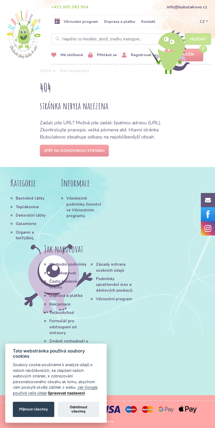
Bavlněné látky (30, 198)
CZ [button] (202, 21)
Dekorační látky (31, 215)
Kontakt (148, 21)
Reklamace (60, 304)
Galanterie (26, 223)
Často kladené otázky (63, 284)
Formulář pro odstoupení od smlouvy (63, 326)
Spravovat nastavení (66, 393)
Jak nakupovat (62, 273)
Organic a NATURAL (25, 235)
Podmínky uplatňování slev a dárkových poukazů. (114, 284)
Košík (188, 54)
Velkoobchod (61, 312)
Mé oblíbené (71, 54)
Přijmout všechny (33, 409)
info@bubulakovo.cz (187, 7)
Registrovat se (143, 54)
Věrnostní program (81, 21)
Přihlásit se (106, 54)
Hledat (198, 39)
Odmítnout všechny (78, 409)
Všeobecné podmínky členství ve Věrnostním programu (83, 207)
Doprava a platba (119, 21)
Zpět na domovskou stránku (74, 150)
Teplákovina (27, 207)
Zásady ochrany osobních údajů (111, 267)
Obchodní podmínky (68, 264)
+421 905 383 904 (69, 7)
